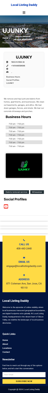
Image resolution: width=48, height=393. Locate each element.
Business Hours (13, 77)
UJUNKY (10, 83)
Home (5, 38)
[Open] (24, 12)
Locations (7, 348)
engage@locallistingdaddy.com (24, 266)
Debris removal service (16, 192)
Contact (6, 352)
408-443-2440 (24, 248)
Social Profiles (12, 80)
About (5, 344)
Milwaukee (27, 39)
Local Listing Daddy (24, 5)
